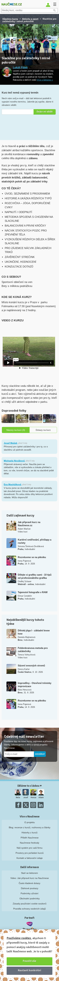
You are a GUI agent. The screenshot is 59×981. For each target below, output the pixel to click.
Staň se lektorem (29, 873)
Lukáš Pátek (20, 67)
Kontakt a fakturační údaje (30, 858)
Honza (33, 797)
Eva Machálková (12, 484)
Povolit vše (29, 961)
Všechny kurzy (10, 19)
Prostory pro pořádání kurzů (30, 853)
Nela (18, 797)
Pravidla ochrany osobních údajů (29, 908)
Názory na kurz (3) (15, 430)
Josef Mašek (10, 443)
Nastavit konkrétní (29, 970)
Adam (41, 797)
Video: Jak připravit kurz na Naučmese (29, 878)
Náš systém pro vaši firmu (29, 848)
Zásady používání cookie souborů (29, 903)
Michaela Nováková (14, 460)
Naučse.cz (11, 4)
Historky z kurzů (29, 832)
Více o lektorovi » (45, 80)
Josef (25, 797)
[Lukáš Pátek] (7, 72)
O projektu (29, 822)
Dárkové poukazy (29, 888)
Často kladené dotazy (29, 883)
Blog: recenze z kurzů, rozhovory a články (29, 827)
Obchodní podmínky (30, 898)
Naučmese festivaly (29, 842)
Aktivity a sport (30, 19)
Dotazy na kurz (43, 430)
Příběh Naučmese (30, 837)
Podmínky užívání (29, 893)
